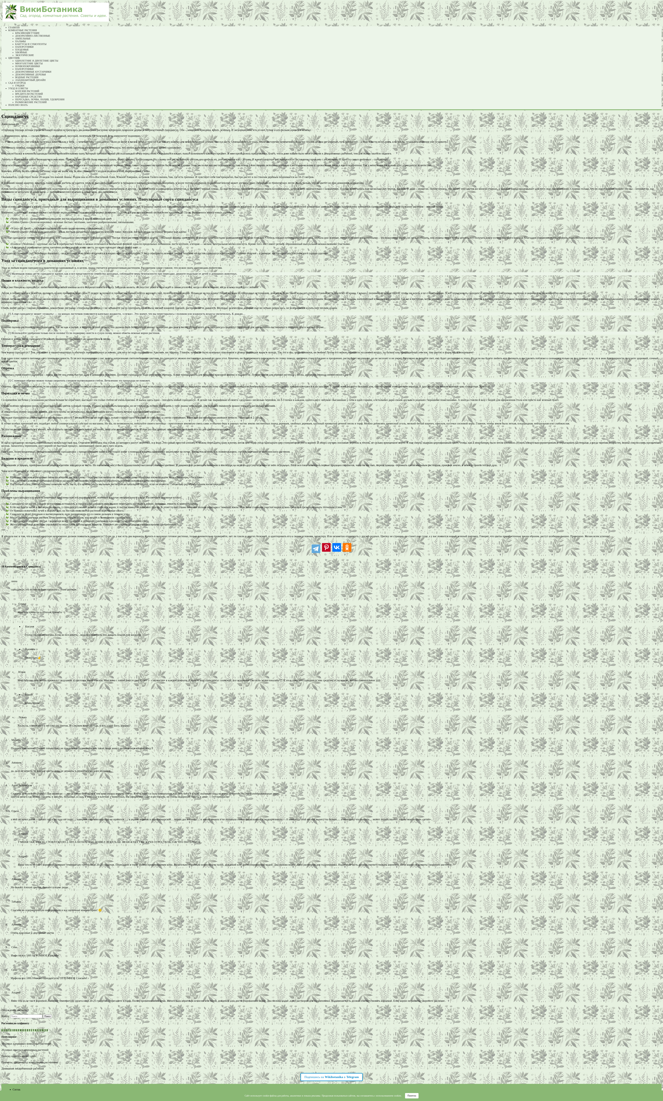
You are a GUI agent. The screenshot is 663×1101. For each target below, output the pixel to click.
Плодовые (22, 49)
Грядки (19, 85)
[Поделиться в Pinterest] (326, 548)
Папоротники (24, 47)
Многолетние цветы (29, 63)
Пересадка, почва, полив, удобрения (39, 99)
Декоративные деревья (30, 74)
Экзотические (24, 55)
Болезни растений (27, 91)
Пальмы (20, 41)
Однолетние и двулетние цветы (36, 60)
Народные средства (28, 96)
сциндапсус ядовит (52, 273)
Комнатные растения (22, 30)
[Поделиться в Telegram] (316, 548)
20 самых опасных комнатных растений (25, 1049)
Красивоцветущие (27, 33)
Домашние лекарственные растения (22, 1068)
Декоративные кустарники (33, 72)
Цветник (14, 58)
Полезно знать (18, 105)
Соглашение (20, 1089)
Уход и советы (18, 88)
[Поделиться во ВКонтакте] (336, 548)
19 (17, 124)
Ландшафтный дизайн (30, 80)
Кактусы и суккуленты (30, 44)
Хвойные (21, 52)
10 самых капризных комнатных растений (26, 1043)
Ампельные (23, 38)
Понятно (411, 1095)
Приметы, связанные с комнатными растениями (29, 1062)
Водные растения (26, 77)
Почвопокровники (27, 66)
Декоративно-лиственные (32, 36)
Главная (14, 27)
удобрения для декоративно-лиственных (261, 327)
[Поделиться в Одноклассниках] (347, 548)
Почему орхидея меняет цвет (18, 1056)
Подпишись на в (331, 1077)
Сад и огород (17, 83)
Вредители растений (29, 94)
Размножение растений (31, 102)
